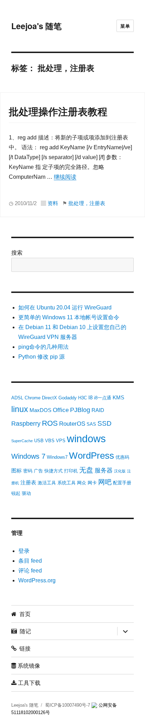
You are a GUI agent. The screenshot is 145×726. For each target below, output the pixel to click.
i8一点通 (102, 397)
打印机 (71, 470)
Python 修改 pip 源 (41, 357)
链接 (24, 648)
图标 (16, 470)
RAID (98, 410)
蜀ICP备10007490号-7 (68, 705)
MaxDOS (40, 410)
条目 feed (30, 561)
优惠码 (122, 457)
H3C (82, 397)
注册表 (28, 482)
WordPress (91, 455)
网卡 (92, 482)
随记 (24, 631)
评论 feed (30, 571)
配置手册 (122, 482)
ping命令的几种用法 (43, 347)
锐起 (15, 493)
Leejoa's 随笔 (36, 26)
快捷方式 (53, 470)
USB (39, 440)
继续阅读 (65, 177)
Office (61, 410)
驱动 (26, 493)
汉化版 (120, 471)
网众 (81, 482)
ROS (50, 423)
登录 (24, 551)
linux (19, 409)
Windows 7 (28, 456)
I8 (90, 397)
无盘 (86, 470)
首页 (24, 614)
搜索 (17, 253)
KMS (118, 397)
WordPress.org (37, 580)
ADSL (17, 397)
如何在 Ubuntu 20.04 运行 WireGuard (65, 307)
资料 (53, 203)
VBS (50, 440)
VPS (60, 440)
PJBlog (80, 409)
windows (86, 438)
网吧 (105, 482)
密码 (27, 470)
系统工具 (66, 482)
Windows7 (57, 457)
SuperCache (22, 441)
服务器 (104, 470)
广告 (38, 470)
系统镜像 (28, 665)
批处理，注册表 (86, 203)
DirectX (49, 397)
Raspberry (25, 423)
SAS (91, 424)
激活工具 (47, 482)
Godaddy (67, 397)
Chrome (32, 397)
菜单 (125, 25)
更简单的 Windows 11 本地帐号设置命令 (68, 317)
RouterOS (72, 423)
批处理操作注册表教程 (58, 111)
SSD (104, 423)
